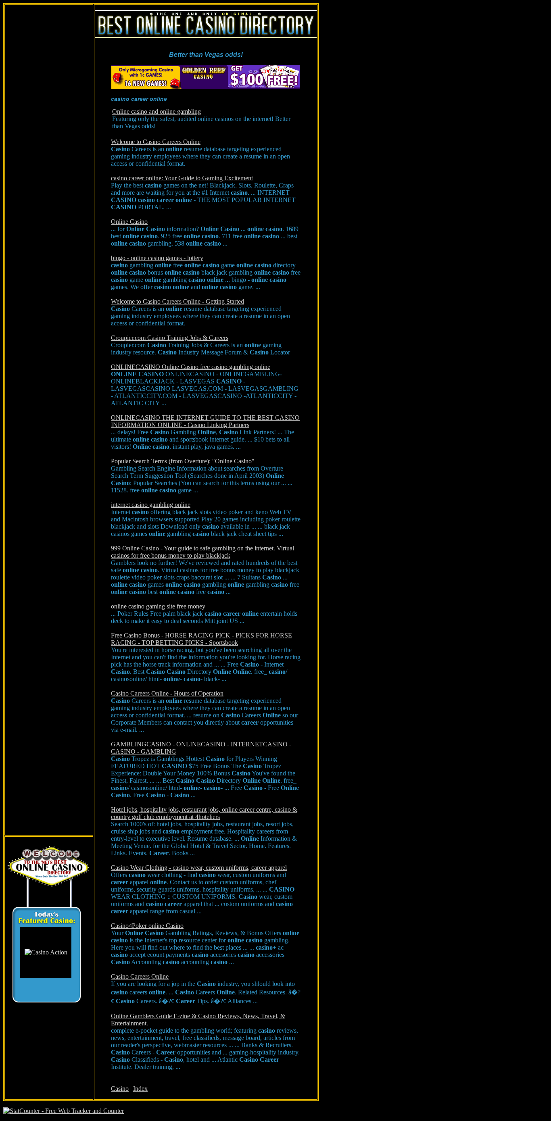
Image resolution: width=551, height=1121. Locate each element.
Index (140, 1088)
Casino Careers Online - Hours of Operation (167, 693)
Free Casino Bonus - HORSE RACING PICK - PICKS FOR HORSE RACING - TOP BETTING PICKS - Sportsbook (201, 639)
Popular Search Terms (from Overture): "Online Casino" (183, 461)
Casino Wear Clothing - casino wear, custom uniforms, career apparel (199, 867)
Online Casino (129, 221)
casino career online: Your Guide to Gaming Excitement (182, 178)
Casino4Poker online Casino (147, 925)
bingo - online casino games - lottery (157, 257)
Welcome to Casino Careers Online (155, 141)
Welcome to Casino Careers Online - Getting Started (177, 301)
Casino (120, 1088)
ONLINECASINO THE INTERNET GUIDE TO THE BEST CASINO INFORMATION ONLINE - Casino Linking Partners (205, 421)
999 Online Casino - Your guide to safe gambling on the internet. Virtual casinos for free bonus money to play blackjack (202, 552)
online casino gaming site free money (158, 606)
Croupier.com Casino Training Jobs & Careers (169, 337)
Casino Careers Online (140, 976)
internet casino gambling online (150, 504)
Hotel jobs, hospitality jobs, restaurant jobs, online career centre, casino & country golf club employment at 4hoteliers (204, 813)
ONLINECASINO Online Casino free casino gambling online (190, 366)
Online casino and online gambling (156, 111)
